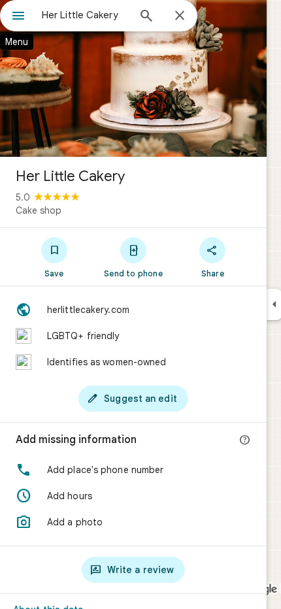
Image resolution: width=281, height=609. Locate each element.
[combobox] (85, 15)
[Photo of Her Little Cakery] (133, 78)
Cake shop (38, 210)
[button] (133, 470)
